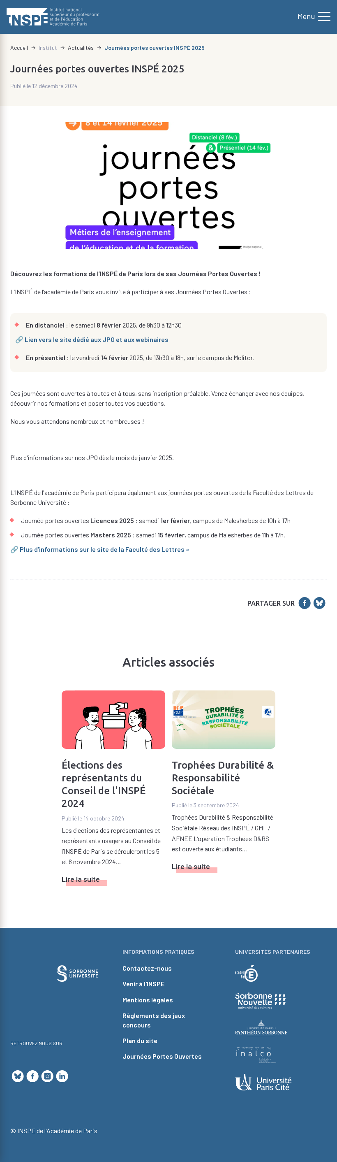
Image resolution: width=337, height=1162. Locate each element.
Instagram (47, 1076)
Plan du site (139, 1040)
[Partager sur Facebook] (304, 603)
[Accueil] (53, 17)
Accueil (19, 47)
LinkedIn (62, 1076)
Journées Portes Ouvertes (162, 1056)
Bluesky (17, 1076)
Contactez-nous (147, 968)
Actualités (81, 47)
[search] (310, 17)
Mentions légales (147, 1000)
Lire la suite (81, 878)
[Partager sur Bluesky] (319, 603)
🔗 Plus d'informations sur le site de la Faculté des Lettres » (99, 549)
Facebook (32, 1076)
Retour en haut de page (317, 888)
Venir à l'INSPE (143, 984)
